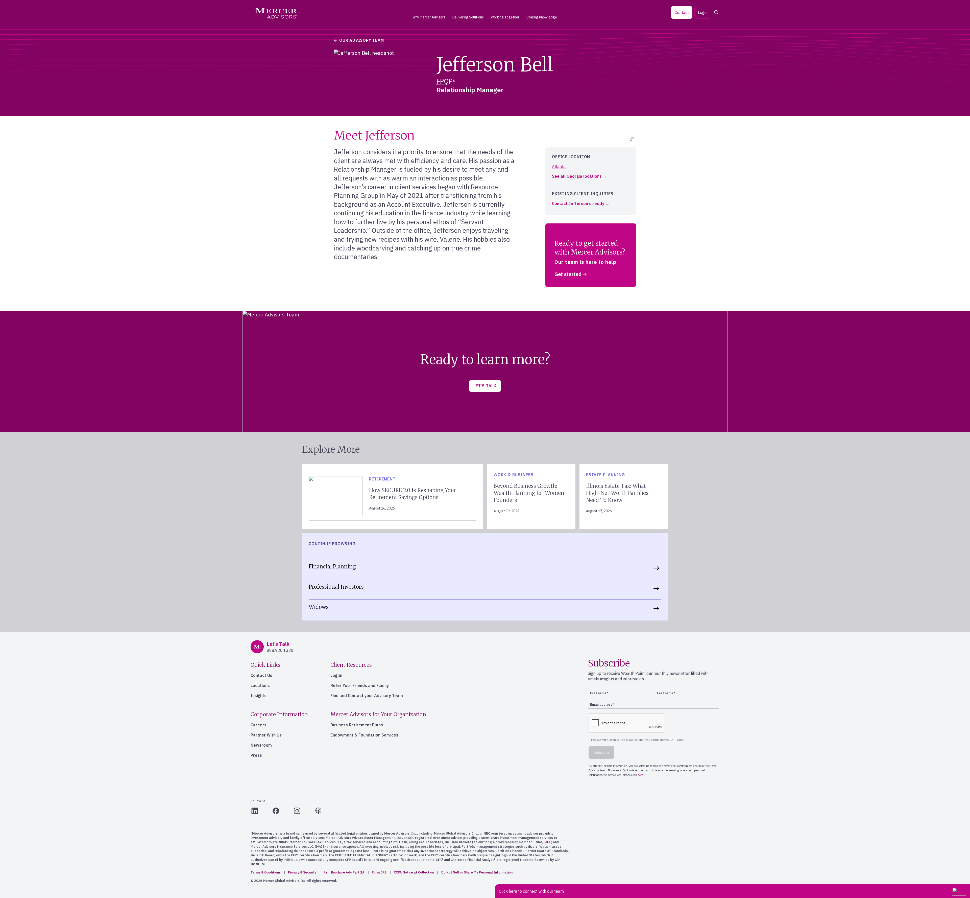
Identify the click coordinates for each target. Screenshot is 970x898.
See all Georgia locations (577, 176)
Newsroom (261, 745)
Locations (260, 685)
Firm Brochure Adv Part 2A (344, 872)
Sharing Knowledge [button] (541, 17)
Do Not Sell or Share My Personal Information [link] (477, 872)
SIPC (547, 842)
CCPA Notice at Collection (414, 872)
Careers (258, 724)
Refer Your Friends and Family (359, 685)
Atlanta (559, 166)
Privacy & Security (302, 872)
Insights (258, 695)
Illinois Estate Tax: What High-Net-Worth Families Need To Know (617, 493)
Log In (336, 675)
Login (703, 12)
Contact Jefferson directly (578, 203)
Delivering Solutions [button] (468, 17)
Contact (681, 12)
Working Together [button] (505, 17)
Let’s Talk (485, 385)
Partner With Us (266, 735)
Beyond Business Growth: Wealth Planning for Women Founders (529, 493)
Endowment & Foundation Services (364, 735)
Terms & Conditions (266, 872)
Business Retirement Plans (356, 724)
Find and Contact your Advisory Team (366, 695)
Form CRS (379, 872)
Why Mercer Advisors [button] (429, 17)
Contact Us (261, 675)
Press (256, 755)
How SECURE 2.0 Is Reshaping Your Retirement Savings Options (412, 493)
